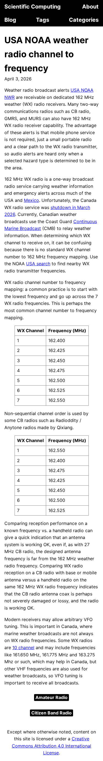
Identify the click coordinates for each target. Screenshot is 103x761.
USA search (38, 263)
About (90, 6)
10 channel (23, 647)
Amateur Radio (51, 697)
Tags (42, 20)
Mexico (31, 200)
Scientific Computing (32, 6)
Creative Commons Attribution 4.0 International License (51, 745)
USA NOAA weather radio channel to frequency (46, 54)
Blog (10, 20)
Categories (84, 20)
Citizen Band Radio (51, 713)
